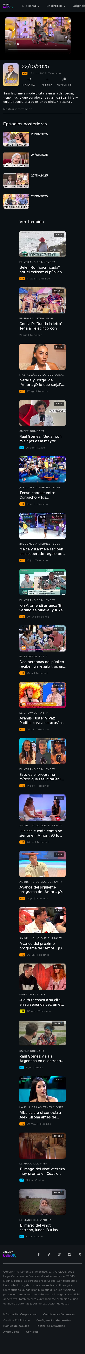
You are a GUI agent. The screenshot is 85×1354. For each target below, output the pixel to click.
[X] (80, 1254)
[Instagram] (69, 1254)
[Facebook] (38, 1254)
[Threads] (59, 1254)
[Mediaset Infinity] (8, 6)
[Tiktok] (49, 1254)
